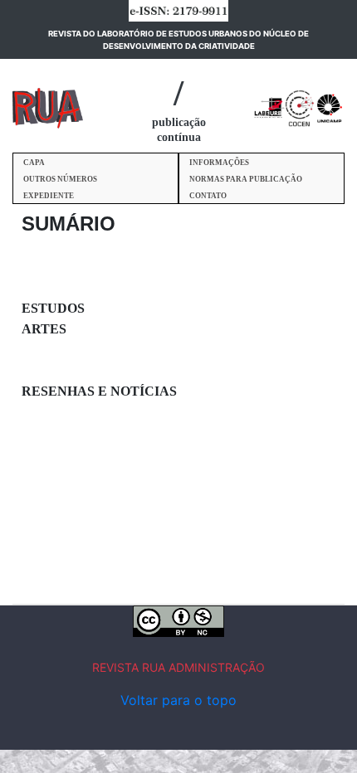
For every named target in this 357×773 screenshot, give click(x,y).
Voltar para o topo (178, 700)
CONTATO (208, 196)
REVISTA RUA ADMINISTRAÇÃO (178, 667)
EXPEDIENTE (48, 196)
